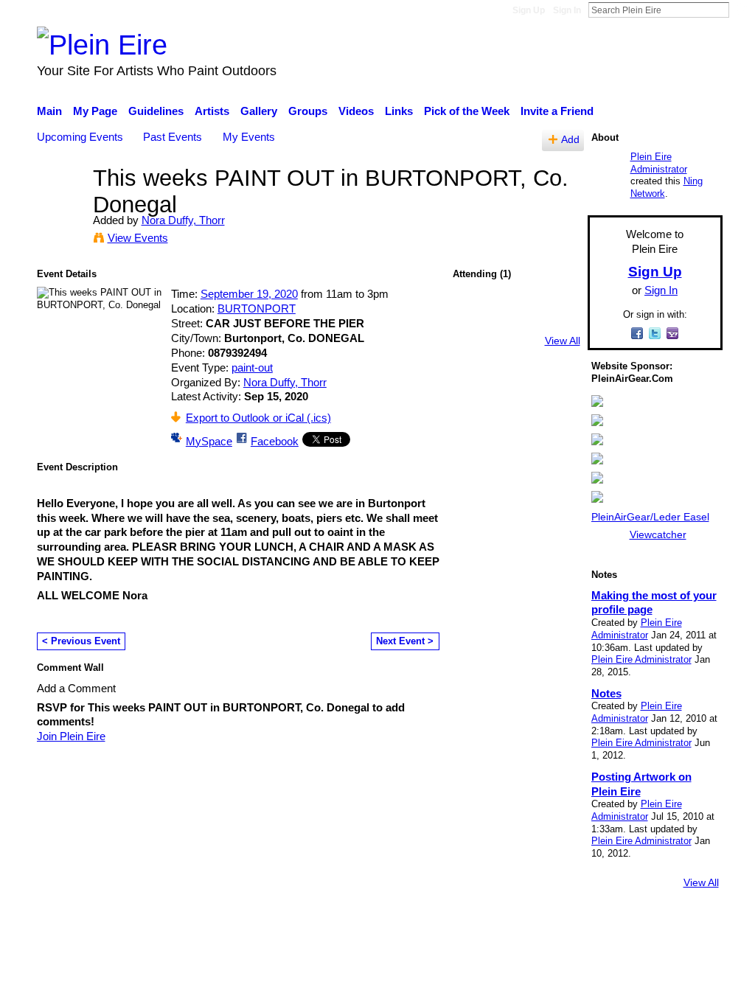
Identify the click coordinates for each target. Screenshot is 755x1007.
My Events (249, 136)
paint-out (252, 367)
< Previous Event (81, 641)
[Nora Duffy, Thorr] (60, 205)
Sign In (567, 10)
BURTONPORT (257, 308)
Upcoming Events (80, 136)
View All (562, 340)
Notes (606, 693)
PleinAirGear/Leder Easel (650, 517)
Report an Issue (587, 923)
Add (570, 139)
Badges (516, 923)
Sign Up (528, 10)
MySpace (209, 441)
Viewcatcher (658, 534)
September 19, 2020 (249, 294)
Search (741, 9)
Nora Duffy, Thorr (183, 220)
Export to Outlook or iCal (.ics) (258, 417)
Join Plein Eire (71, 736)
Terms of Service (682, 923)
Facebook (275, 441)
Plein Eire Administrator (658, 163)
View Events (138, 237)
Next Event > (405, 641)
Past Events (172, 136)
